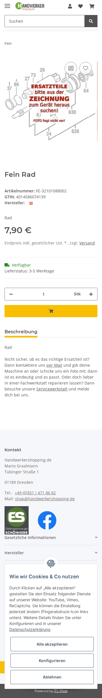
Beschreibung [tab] (21, 331)
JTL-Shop (60, 690)
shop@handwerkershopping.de (45, 498)
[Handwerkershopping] (30, 6)
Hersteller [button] (14, 552)
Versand (87, 243)
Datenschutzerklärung (29, 629)
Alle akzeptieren (52, 644)
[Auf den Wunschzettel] (85, 68)
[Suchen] (90, 21)
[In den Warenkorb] (51, 311)
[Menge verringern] (11, 294)
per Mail (54, 365)
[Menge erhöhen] (91, 294)
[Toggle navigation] (7, 3)
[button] (70, 6)
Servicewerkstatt (51, 389)
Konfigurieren (52, 660)
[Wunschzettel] (80, 6)
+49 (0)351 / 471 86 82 (35, 492)
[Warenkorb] (91, 6)
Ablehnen (52, 677)
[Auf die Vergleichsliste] (71, 68)
